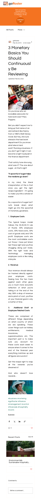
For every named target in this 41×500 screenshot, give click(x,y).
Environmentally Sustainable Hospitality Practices (19, 461)
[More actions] (31, 42)
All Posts (10, 30)
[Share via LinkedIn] (19, 421)
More (20, 30)
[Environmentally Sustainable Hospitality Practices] (20, 449)
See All (30, 437)
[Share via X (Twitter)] (14, 421)
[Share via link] (25, 421)
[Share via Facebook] (9, 421)
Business (11, 414)
